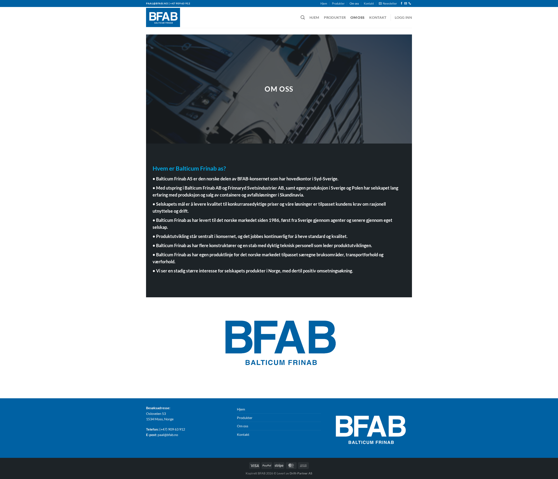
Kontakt (369, 3)
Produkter (338, 3)
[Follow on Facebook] (401, 3)
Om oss (354, 3)
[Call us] (409, 3)
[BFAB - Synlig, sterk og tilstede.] (167, 17)
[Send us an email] (405, 3)
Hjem (323, 3)
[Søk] (303, 17)
